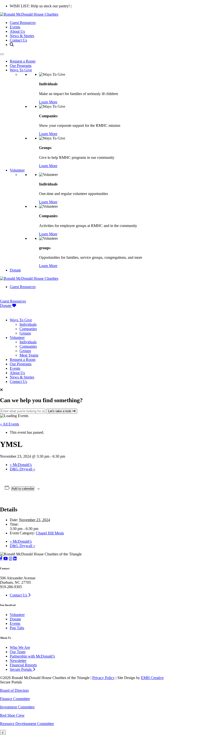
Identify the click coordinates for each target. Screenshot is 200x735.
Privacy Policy (103, 678)
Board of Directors (14, 690)
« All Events (9, 424)
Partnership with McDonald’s (32, 656)
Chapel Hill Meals (50, 533)
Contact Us (18, 40)
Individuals (28, 324)
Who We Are (20, 647)
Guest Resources (23, 23)
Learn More (48, 102)
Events (15, 27)
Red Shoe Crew (12, 715)
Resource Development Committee (27, 724)
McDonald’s (21, 465)
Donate (15, 270)
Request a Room (22, 61)
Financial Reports (23, 665)
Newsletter (18, 661)
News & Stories (22, 36)
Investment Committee (17, 707)
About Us (17, 31)
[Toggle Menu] (2, 54)
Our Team (17, 652)
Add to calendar (23, 488)
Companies (28, 329)
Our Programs (20, 66)
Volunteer (17, 170)
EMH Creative (152, 678)
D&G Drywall (22, 469)
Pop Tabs (17, 628)
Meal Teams (29, 355)
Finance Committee (15, 699)
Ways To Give (21, 70)
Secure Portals (21, 669)
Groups (25, 333)
